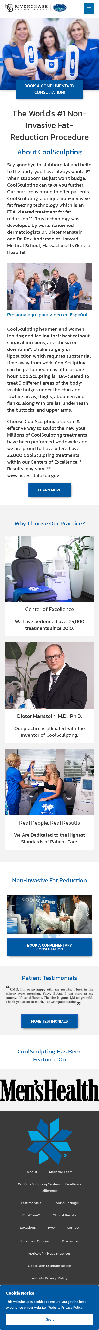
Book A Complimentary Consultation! (49, 89)
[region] (49, 1307)
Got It (50, 1319)
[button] (11, 914)
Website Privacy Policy (65, 1307)
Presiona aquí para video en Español (47, 314)
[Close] (94, 1289)
